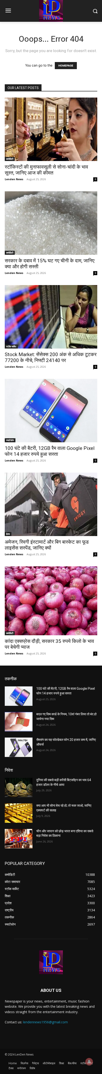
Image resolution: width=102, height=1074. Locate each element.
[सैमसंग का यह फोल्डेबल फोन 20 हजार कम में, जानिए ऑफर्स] (18, 747)
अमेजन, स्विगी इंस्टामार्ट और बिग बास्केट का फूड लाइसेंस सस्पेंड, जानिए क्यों (47, 545)
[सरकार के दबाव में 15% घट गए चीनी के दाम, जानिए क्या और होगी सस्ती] (51, 223)
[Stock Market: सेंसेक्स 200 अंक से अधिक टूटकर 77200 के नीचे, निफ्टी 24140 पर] (51, 317)
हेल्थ (8, 534)
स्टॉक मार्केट (11, 346)
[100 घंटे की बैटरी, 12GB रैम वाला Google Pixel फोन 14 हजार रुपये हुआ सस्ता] (51, 410)
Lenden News (14, 179)
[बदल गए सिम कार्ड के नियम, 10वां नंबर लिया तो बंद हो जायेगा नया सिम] (18, 721)
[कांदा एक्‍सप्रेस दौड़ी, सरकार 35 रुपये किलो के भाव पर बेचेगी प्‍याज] (51, 600)
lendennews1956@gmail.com (45, 1022)
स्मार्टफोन (10, 440)
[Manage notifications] (89, 1061)
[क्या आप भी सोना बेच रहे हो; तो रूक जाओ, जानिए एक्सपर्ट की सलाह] (18, 813)
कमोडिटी (9, 159)
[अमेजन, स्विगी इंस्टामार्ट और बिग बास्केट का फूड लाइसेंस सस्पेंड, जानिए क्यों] (51, 504)
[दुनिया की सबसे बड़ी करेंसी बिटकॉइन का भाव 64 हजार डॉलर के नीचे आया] (18, 787)
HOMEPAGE (65, 65)
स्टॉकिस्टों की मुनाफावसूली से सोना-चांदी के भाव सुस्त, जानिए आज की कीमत (46, 170)
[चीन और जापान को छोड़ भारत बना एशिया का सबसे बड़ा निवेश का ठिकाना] (18, 838)
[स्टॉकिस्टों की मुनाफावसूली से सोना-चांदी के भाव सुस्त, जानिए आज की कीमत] (51, 129)
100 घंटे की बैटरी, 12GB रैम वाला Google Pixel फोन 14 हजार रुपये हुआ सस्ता (50, 451)
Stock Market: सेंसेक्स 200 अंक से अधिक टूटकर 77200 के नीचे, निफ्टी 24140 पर (51, 357)
